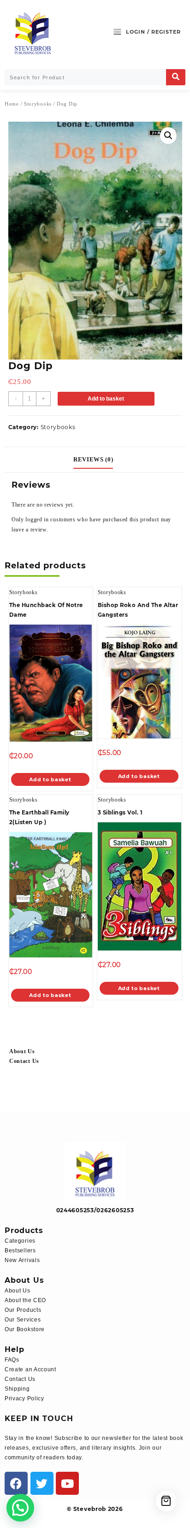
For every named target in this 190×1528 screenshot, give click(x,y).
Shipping (17, 1389)
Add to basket (106, 398)
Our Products (23, 1310)
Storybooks (38, 103)
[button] (168, 135)
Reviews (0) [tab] (93, 459)
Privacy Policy (24, 1398)
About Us (22, 1051)
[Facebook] (16, 1483)
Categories (20, 1241)
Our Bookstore (25, 1329)
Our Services (23, 1319)
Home (12, 103)
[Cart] (166, 1501)
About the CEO (25, 1300)
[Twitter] (41, 1483)
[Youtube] (67, 1483)
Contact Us (24, 1061)
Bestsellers (20, 1250)
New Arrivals (22, 1260)
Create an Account (30, 1369)
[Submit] (175, 77)
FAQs (12, 1360)
